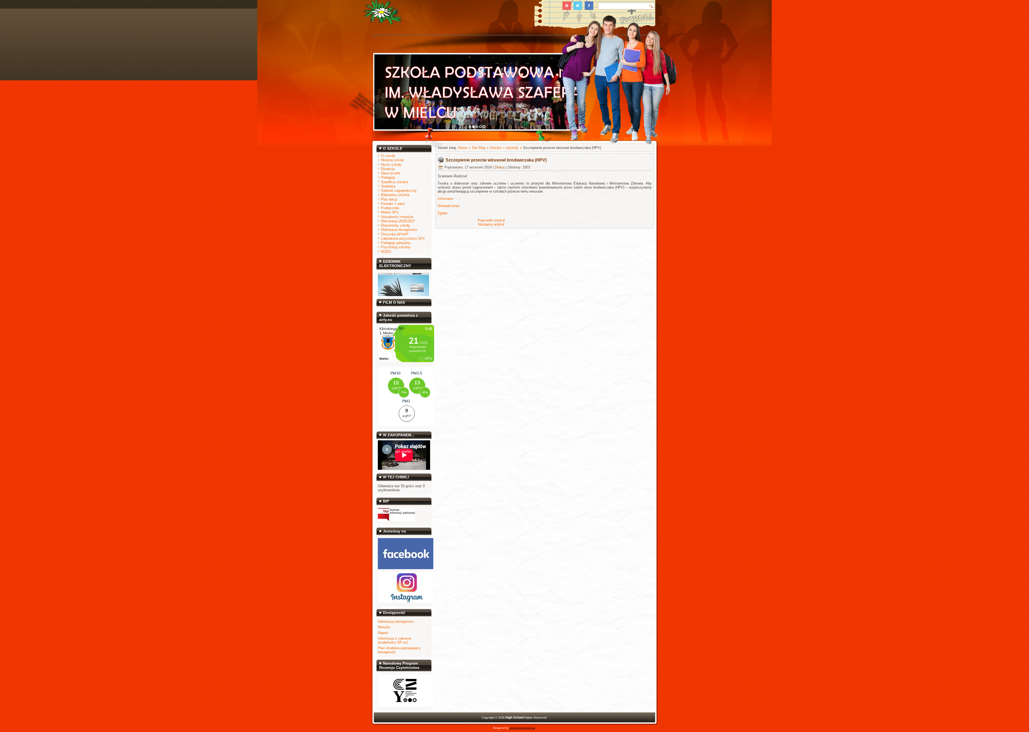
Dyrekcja (388, 169)
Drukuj (500, 167)
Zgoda (442, 213)
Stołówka (388, 186)
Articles (496, 148)
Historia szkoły (392, 160)
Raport (383, 633)
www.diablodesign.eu (522, 727)
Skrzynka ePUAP (394, 234)
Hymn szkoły (391, 165)
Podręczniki (390, 208)
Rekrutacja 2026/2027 (398, 221)
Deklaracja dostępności (399, 230)
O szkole (388, 156)
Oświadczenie (448, 206)
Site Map (479, 148)
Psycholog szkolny (396, 247)
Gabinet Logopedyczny (399, 191)
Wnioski (384, 627)
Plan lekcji (389, 199)
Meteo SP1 (389, 212)
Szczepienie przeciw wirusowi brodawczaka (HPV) (496, 160)
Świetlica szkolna (394, 182)
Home (462, 148)
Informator (445, 199)
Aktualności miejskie (397, 217)
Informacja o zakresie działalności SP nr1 (394, 640)
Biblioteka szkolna (395, 195)
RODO (386, 252)
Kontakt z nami (393, 204)
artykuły (512, 148)
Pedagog (388, 177)
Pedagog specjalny (396, 243)
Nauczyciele (390, 173)
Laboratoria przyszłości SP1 (403, 239)
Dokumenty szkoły (395, 225)
